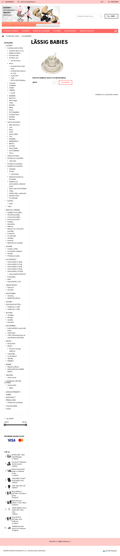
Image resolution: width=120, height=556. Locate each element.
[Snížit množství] (58, 84)
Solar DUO (12, 161)
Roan (11, 204)
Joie (10, 127)
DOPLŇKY (9, 302)
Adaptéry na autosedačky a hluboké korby (17, 184)
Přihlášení (114, 2)
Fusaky (11, 171)
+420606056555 (9, 2)
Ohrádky (10, 238)
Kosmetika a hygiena (15, 251)
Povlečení (11, 233)
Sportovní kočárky (14, 122)
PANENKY (11, 361)
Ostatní (10, 253)
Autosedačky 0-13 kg (15, 264)
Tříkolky (10, 358)
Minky (11, 388)
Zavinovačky (12, 385)
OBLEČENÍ (9, 375)
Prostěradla (13, 198)
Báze (9, 279)
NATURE (12, 105)
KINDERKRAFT (14, 141)
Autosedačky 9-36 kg (15, 269)
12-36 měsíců (12, 356)
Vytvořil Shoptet (111, 551)
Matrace (10, 226)
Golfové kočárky (13, 156)
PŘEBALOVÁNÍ (10, 400)
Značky (8, 409)
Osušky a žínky (13, 249)
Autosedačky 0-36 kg (15, 262)
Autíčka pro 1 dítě (14, 307)
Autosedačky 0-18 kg (15, 266)
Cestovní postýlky (14, 217)
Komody (10, 240)
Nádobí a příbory (13, 367)
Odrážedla (11, 354)
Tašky (11, 191)
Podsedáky (11, 277)
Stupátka (12, 169)
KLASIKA (10, 201)
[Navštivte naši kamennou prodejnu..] (3, 36)
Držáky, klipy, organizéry (17, 193)
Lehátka (10, 320)
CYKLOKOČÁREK (11, 406)
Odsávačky (11, 333)
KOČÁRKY (25, 31)
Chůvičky (11, 296)
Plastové (11, 287)
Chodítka (11, 315)
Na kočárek (11, 343)
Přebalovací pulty (14, 256)
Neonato (12, 119)
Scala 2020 (14, 76)
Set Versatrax (15, 61)
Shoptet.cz (53, 541)
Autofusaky (15, 174)
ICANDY (11, 88)
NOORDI (12, 117)
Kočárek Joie (13, 58)
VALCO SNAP (13, 134)
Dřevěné (10, 290)
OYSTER (12, 146)
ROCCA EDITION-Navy (18, 80)
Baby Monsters (14, 125)
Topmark (12, 83)
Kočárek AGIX (14, 55)
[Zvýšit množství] (58, 81)
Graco (11, 110)
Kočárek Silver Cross (16, 51)
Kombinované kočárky (15, 48)
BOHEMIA (12, 96)
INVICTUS (12, 98)
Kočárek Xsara (14, 114)
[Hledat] (101, 16)
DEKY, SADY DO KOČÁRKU (18, 189)
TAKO (11, 103)
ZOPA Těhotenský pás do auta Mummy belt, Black (16, 336)
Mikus (11, 107)
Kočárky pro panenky (15, 164)
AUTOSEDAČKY (70, 31)
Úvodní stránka (11, 31)
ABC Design (13, 100)
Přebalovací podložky (15, 402)
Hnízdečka (11, 224)
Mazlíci (10, 346)
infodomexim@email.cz (28, 2)
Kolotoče (11, 322)
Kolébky (10, 222)
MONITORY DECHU (14, 298)
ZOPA (11, 132)
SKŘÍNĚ (8, 395)
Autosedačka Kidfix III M (17, 274)
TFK (10, 136)
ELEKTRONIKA (11, 293)
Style (12, 78)
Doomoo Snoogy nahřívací (15, 350)
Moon (11, 63)
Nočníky (10, 317)
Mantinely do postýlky (15, 243)
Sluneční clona (14, 196)
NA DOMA (9, 313)
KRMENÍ (8, 364)
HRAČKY (8, 341)
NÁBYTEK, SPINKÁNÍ (41, 31)
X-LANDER (12, 85)
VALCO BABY (13, 148)
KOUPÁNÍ (57, 31)
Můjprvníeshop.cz (64, 541)
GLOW (13, 93)
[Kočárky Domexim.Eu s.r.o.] (31, 16)
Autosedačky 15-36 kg (15, 271)
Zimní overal (12, 377)
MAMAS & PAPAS (15, 53)
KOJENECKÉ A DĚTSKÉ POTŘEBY (12, 382)
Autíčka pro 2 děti (14, 309)
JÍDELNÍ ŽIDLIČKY (87, 31)
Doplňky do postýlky (15, 212)
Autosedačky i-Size (14, 281)
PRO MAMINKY (11, 326)
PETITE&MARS (14, 112)
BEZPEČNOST (10, 397)
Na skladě (10, 418)
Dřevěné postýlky (14, 215)
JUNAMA (12, 90)
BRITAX (11, 144)
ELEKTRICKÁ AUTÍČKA (13, 304)
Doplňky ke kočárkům (15, 166)
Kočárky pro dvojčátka (15, 158)
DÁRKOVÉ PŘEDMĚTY (13, 392)
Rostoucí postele (14, 219)
